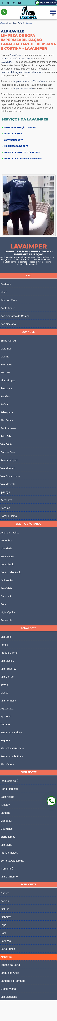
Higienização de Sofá (16, 146)
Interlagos (6, 364)
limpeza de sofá (48, 62)
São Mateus (7, 764)
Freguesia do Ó (9, 780)
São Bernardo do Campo (15, 316)
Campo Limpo (8, 516)
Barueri (4, 901)
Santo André (7, 308)
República (6, 540)
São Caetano (8, 324)
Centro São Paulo (10, 572)
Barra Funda (7, 948)
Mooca (4, 692)
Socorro (5, 372)
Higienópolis (7, 612)
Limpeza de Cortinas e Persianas (23, 158)
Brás (3, 604)
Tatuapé (5, 724)
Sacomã (5, 508)
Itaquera (5, 740)
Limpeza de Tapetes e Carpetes (21, 152)
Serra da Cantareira (12, 860)
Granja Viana (8, 988)
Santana (5, 812)
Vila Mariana (7, 468)
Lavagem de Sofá (13, 140)
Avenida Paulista (10, 532)
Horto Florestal (9, 788)
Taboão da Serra (10, 964)
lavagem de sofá (9, 259)
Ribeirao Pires (8, 300)
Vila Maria (6, 844)
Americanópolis (9, 460)
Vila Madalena (8, 996)
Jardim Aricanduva (11, 732)
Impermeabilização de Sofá (20, 127)
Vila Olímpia (7, 380)
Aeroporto (6, 500)
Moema (4, 356)
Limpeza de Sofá (13, 133)
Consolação (7, 564)
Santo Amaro (8, 428)
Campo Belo (7, 452)
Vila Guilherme (9, 876)
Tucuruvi (5, 804)
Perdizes (5, 940)
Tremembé (6, 868)
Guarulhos (6, 828)
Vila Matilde (7, 660)
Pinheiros (5, 917)
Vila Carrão (7, 676)
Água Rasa (6, 708)
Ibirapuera (6, 388)
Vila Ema (5, 636)
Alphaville (6, 956)
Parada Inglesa (9, 852)
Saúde (4, 404)
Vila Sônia (6, 444)
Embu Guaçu (8, 340)
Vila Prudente (8, 668)
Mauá (3, 292)
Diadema (5, 284)
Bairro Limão (7, 836)
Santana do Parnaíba (12, 980)
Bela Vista (6, 588)
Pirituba (4, 909)
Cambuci (5, 596)
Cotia (3, 933)
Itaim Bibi (5, 436)
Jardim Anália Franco (12, 756)
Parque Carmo (9, 652)
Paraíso (5, 396)
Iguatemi (5, 716)
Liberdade (6, 548)
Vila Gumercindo (10, 476)
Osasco (4, 893)
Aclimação (6, 580)
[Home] (28, 18)
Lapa (3, 925)
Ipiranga (5, 492)
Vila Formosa (8, 700)
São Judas (6, 420)
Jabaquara (6, 412)
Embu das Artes (9, 972)
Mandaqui (6, 820)
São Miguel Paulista (12, 748)
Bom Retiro (7, 556)
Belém (4, 684)
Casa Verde (7, 796)
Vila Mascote (7, 484)
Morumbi (5, 348)
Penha (4, 644)
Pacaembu (6, 620)
